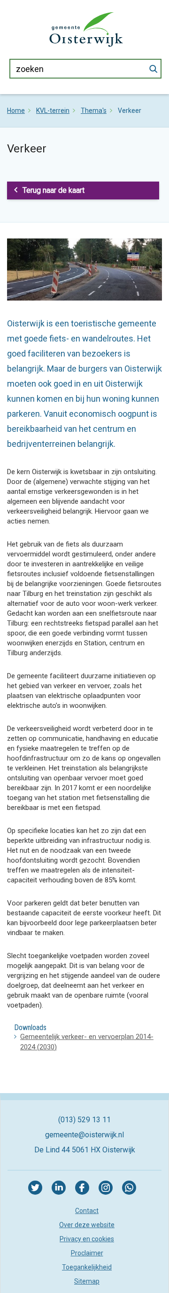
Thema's (94, 110)
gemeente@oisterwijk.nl (84, 1134)
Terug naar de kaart (53, 190)
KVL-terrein (52, 110)
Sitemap (87, 1281)
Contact (87, 1210)
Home (16, 110)
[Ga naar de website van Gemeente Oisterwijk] (86, 28)
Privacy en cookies (87, 1239)
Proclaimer (87, 1253)
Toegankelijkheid (87, 1267)
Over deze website (87, 1225)
